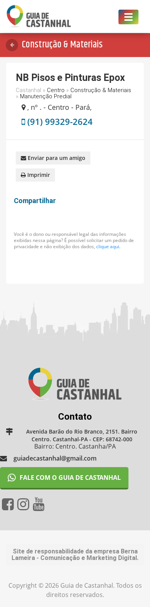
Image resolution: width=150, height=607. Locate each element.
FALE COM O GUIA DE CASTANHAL (70, 477)
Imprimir (38, 174)
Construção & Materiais (100, 90)
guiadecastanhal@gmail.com (55, 458)
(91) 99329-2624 (60, 121)
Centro (56, 90)
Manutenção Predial (46, 96)
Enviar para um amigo (55, 157)
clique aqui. (108, 246)
